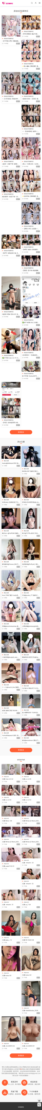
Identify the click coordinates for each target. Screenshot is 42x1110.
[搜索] (32, 3)
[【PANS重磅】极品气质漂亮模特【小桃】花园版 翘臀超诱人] (31, 22)
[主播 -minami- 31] (11, 895)
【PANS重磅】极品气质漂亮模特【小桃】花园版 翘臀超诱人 (31, 34)
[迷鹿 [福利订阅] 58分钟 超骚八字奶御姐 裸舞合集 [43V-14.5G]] (11, 700)
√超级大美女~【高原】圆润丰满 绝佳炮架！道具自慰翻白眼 (31, 99)
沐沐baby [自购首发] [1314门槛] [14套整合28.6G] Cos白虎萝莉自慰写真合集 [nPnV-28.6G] (11, 502)
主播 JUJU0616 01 (28, 1046)
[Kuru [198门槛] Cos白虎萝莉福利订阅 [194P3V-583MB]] (11, 580)
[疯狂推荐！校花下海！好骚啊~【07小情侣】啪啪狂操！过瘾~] (11, 181)
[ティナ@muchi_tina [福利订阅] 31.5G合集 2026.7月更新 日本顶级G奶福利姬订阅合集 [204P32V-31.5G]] (11, 673)
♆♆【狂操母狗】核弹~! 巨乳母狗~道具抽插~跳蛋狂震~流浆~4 (31, 131)
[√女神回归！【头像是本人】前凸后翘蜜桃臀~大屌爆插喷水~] (31, 339)
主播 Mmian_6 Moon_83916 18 (30, 842)
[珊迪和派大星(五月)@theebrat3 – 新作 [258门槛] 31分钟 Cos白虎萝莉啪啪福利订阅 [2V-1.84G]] (31, 642)
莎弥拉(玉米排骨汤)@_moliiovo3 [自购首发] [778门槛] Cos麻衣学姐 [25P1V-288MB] (30, 502)
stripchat (6, 776)
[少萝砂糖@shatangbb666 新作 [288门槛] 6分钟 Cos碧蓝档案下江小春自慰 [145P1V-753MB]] (31, 611)
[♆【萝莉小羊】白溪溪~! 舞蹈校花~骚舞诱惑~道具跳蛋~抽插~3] (31, 213)
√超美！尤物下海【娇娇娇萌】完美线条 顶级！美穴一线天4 (11, 164)
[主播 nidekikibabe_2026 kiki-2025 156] (31, 993)
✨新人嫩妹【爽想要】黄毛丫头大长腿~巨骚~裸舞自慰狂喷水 (31, 66)
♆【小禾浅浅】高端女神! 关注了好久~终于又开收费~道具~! (11, 99)
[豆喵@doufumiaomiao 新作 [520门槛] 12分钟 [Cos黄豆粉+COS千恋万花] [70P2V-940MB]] (11, 611)
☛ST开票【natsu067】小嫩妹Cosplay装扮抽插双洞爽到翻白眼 (30, 376)
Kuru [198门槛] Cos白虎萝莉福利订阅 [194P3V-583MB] (10, 595)
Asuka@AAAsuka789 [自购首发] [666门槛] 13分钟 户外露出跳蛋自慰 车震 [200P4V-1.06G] (11, 463)
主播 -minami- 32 (27, 883)
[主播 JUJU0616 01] (31, 1029)
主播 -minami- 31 (7, 904)
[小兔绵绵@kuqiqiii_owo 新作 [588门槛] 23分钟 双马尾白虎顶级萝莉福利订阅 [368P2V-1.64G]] (11, 642)
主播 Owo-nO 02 (7, 779)
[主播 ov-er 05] (31, 769)
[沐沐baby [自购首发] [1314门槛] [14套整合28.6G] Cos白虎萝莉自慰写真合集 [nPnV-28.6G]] (11, 487)
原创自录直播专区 (9, 38)
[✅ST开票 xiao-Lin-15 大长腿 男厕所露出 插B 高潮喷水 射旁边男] (11, 341)
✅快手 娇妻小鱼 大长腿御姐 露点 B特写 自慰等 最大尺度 (30, 322)
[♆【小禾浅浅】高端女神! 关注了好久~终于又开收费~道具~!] (11, 83)
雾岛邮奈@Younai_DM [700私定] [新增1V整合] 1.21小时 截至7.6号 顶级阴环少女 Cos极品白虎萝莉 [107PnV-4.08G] (11, 564)
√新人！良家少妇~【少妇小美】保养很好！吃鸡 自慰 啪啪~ (31, 164)
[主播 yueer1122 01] (11, 855)
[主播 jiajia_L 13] (11, 923)
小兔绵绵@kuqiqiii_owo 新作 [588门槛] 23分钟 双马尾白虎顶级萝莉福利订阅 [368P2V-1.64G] (11, 657)
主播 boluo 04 (26, 975)
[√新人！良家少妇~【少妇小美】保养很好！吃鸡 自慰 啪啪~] (31, 148)
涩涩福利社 (8, 3)
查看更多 (21, 432)
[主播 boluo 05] (11, 958)
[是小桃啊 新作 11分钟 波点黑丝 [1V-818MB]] (31, 701)
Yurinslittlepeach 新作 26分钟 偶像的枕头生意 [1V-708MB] (11, 735)
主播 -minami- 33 (28, 863)
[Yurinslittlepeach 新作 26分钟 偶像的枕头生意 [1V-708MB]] (11, 725)
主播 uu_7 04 (26, 904)
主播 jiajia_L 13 (7, 940)
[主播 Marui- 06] (11, 811)
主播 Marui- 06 (7, 821)
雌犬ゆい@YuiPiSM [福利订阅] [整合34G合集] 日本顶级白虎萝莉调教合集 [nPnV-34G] (11, 533)
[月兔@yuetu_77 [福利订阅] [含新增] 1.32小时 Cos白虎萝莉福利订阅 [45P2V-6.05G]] (31, 580)
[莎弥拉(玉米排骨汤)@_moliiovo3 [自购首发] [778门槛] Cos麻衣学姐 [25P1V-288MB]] (31, 487)
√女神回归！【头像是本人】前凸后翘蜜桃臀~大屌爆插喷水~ (30, 355)
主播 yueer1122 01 (8, 866)
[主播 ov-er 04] (11, 790)
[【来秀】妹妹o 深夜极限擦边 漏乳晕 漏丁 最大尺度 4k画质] (31, 240)
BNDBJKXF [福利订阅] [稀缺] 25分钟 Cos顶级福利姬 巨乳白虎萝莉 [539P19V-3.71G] (31, 471)
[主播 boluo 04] (31, 958)
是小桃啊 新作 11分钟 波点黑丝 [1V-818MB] (30, 713)
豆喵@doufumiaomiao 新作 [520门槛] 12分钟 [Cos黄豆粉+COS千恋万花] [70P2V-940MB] (11, 626)
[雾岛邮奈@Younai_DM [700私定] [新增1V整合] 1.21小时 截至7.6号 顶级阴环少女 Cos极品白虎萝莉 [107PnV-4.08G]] (11, 549)
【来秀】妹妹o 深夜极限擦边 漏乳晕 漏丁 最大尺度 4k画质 (31, 250)
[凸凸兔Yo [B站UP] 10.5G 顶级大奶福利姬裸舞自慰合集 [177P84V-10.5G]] (31, 673)
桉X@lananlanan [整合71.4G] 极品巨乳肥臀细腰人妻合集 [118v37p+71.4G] (31, 740)
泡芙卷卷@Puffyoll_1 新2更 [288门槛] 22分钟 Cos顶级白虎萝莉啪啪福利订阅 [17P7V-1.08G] (31, 564)
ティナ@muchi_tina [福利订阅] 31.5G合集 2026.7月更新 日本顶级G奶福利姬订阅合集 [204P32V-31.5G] (10, 687)
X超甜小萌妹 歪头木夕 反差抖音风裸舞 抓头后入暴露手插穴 (11, 314)
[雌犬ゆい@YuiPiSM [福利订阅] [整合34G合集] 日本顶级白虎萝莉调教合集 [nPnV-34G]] (11, 518)
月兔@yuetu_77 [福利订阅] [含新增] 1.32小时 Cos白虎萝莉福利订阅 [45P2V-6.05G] (31, 595)
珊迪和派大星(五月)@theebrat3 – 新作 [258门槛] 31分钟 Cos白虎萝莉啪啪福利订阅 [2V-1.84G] (31, 657)
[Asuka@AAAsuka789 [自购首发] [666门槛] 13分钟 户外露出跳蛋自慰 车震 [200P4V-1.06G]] (11, 452)
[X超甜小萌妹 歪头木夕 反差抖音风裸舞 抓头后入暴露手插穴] (11, 293)
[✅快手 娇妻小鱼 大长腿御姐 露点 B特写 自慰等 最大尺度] (31, 297)
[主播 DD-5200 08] (31, 923)
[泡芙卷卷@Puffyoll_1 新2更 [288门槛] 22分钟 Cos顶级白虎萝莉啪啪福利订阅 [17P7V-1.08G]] (31, 549)
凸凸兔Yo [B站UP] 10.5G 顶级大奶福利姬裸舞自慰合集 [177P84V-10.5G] (30, 688)
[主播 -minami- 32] (31, 874)
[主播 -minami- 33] (31, 853)
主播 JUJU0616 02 (8, 1046)
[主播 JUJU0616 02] (11, 1029)
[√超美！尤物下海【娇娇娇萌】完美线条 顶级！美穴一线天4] (11, 148)
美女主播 (6, 461)
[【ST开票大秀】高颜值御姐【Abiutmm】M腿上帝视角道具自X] (11, 26)
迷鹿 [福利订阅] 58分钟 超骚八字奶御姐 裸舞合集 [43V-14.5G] (11, 711)
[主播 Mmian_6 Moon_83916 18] (31, 832)
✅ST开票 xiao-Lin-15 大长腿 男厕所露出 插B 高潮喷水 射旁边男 (11, 358)
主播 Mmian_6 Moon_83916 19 (10, 842)
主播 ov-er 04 (6, 800)
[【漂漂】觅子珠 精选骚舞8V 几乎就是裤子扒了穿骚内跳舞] (31, 260)
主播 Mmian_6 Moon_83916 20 (30, 821)
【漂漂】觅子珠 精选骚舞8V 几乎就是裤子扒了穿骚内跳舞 (30, 270)
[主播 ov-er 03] (31, 790)
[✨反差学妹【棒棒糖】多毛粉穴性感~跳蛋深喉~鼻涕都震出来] (31, 181)
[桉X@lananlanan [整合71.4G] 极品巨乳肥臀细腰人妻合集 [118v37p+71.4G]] (31, 727)
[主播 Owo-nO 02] (11, 769)
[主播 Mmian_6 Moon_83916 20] (31, 811)
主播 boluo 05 (6, 975)
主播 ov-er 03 (26, 800)
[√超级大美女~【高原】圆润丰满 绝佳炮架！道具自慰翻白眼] (31, 83)
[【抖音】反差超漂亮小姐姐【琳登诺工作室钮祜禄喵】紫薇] (11, 400)
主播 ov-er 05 (26, 779)
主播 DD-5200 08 (28, 940)
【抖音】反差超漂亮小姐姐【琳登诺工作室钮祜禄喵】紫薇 (10, 423)
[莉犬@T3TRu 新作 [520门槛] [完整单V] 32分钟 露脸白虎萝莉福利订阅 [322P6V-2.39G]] (31, 518)
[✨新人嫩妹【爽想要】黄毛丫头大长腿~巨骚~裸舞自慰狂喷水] (31, 51)
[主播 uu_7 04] (31, 895)
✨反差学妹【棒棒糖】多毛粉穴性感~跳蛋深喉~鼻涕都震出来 (31, 196)
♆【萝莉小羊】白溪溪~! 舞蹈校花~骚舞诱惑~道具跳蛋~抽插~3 (31, 229)
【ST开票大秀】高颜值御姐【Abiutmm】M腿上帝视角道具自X (11, 41)
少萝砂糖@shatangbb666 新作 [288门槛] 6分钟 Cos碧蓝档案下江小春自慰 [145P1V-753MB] (31, 626)
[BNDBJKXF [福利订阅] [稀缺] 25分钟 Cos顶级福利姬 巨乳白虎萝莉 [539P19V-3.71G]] (31, 456)
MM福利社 (21, 1107)
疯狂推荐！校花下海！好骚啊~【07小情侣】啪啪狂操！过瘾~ (10, 197)
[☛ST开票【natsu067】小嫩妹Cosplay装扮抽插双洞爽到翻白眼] (31, 366)
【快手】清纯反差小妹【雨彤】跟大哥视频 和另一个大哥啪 (11, 253)
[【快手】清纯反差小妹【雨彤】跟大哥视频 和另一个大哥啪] (11, 242)
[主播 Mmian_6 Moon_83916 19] (11, 832)
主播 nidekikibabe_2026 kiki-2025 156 (31, 1011)
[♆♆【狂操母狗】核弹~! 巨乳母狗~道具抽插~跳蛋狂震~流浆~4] (31, 116)
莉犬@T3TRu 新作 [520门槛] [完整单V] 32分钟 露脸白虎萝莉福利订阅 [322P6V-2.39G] (31, 533)
